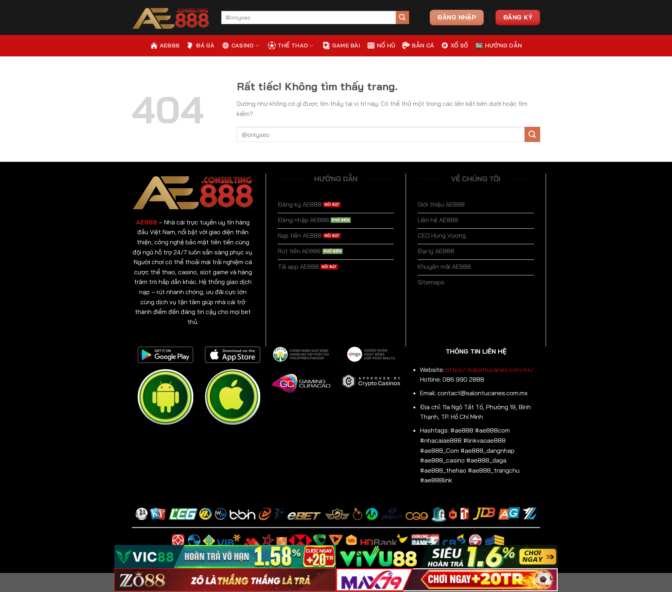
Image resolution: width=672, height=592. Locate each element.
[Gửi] (402, 17)
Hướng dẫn (503, 45)
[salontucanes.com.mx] (171, 17)
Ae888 (169, 45)
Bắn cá (423, 45)
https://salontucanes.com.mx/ (490, 369)
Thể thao (293, 45)
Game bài (346, 45)
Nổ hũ (386, 45)
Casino (242, 45)
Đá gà (205, 45)
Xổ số (459, 45)
